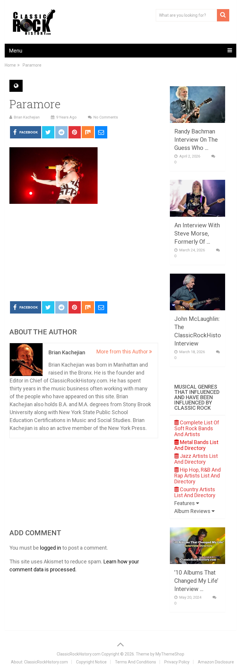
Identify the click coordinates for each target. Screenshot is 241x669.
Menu (15, 51)
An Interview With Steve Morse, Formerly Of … (197, 233)
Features (185, 503)
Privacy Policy (177, 662)
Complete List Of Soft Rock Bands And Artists (196, 428)
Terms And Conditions (135, 662)
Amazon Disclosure (216, 662)
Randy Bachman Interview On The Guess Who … (196, 139)
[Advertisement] (83, 253)
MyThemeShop (169, 654)
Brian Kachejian (27, 117)
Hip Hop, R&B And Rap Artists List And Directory (197, 476)
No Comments (105, 117)
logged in (50, 548)
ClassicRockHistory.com (79, 654)
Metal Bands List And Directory (196, 445)
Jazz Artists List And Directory (196, 459)
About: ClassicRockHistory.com (39, 662)
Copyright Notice (91, 662)
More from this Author (122, 351)
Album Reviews (193, 511)
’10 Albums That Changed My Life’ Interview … (196, 580)
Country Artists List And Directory (194, 492)
